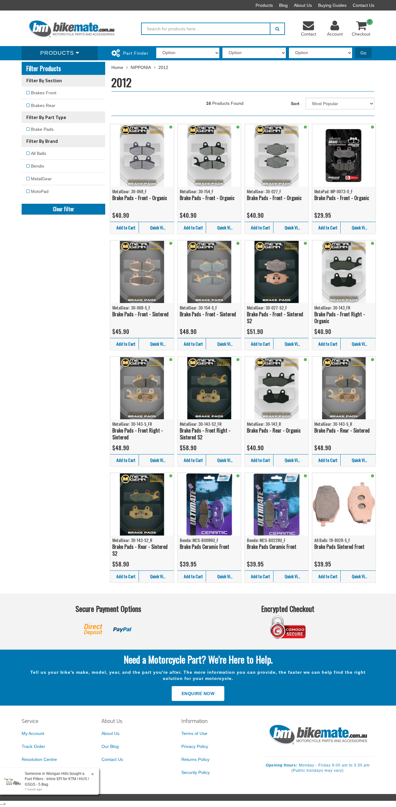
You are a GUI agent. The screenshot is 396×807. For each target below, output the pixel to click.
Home (117, 67)
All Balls (38, 153)
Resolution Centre (39, 759)
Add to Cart (126, 227)
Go (363, 52)
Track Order (33, 746)
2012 (163, 67)
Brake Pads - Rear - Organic (274, 430)
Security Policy (195, 772)
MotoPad (40, 191)
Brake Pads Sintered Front (339, 546)
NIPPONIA (141, 67)
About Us (303, 5)
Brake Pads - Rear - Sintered (342, 430)
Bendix (37, 166)
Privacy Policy (194, 746)
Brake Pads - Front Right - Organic (339, 318)
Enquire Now (198, 693)
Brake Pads (42, 129)
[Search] (277, 29)
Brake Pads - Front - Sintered (140, 314)
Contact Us (363, 5)
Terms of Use (194, 733)
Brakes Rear (43, 105)
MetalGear (41, 178)
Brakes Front (43, 92)
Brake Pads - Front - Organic (139, 197)
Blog (283, 5)
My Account (33, 733)
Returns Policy (195, 759)
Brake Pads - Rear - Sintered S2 (140, 550)
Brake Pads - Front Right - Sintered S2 (205, 434)
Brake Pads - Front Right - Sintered (137, 434)
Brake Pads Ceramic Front (204, 546)
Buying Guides (332, 5)
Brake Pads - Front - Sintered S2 (275, 318)
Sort (295, 103)
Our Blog (110, 746)
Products (264, 5)
